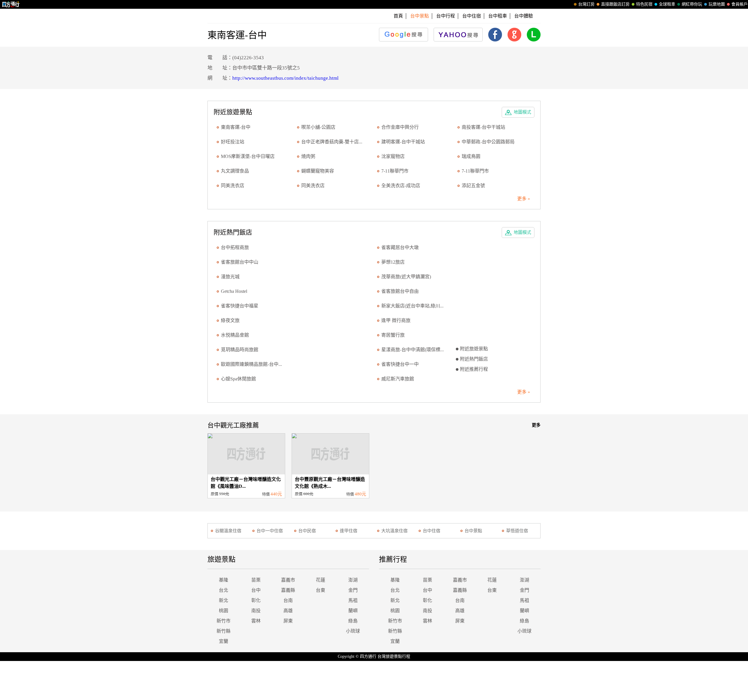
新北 (223, 600)
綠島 (353, 620)
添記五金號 (473, 185)
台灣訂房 (586, 4)
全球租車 (667, 4)
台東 (320, 590)
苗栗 (256, 579)
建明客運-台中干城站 (403, 141)
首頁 (398, 15)
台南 (288, 600)
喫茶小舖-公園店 (318, 127)
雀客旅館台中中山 (239, 262)
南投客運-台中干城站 (483, 127)
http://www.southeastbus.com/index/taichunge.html (285, 78)
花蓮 (320, 579)
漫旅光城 (230, 276)
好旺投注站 (232, 141)
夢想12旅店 (393, 262)
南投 (256, 610)
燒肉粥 (308, 156)
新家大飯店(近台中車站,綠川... (412, 305)
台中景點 (473, 530)
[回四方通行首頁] (11, 4)
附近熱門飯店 (474, 358)
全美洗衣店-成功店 (400, 185)
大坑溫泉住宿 (394, 530)
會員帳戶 (739, 4)
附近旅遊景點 (474, 348)
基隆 (223, 579)
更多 (536, 425)
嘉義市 (288, 579)
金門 (353, 590)
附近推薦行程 (474, 369)
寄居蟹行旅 (393, 335)
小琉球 (353, 631)
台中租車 (497, 15)
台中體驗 (523, 15)
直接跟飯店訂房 (615, 4)
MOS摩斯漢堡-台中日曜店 (248, 156)
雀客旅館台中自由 (400, 291)
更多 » (523, 198)
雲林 (256, 620)
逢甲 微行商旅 (396, 320)
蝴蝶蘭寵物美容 (317, 170)
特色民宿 (644, 4)
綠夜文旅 (230, 320)
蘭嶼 (353, 610)
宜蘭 (223, 641)
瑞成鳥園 (471, 156)
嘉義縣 (288, 590)
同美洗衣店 (232, 185)
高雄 (288, 610)
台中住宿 (471, 15)
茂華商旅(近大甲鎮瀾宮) (406, 276)
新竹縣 (224, 631)
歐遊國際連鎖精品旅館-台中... (251, 364)
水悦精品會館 (235, 335)
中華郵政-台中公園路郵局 (488, 141)
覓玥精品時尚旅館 (239, 349)
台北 (223, 590)
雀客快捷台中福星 (239, 305)
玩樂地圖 (717, 4)
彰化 (256, 600)
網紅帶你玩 (692, 4)
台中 (256, 590)
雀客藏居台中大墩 (400, 247)
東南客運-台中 (235, 127)
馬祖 (353, 600)
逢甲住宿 (348, 530)
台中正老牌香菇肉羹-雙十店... (331, 141)
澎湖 (353, 579)
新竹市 (224, 620)
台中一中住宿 (270, 530)
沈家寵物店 (393, 156)
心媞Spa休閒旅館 (238, 378)
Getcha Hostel (234, 291)
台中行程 (445, 15)
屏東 (288, 620)
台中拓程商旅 (235, 247)
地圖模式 (522, 112)
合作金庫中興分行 (400, 127)
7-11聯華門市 (394, 170)
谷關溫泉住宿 (228, 530)
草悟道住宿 (517, 530)
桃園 (223, 610)
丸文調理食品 (235, 170)
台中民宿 (307, 530)
